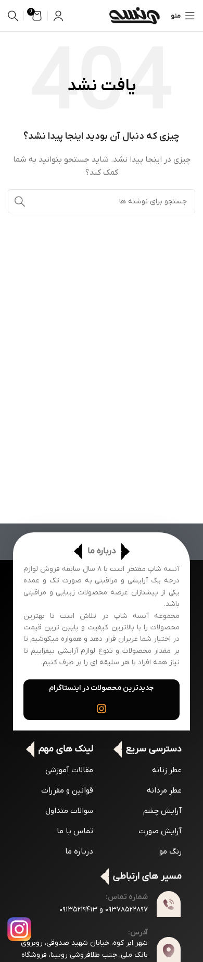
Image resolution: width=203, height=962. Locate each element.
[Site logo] (134, 15)
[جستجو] (13, 15)
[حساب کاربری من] (58, 15)
